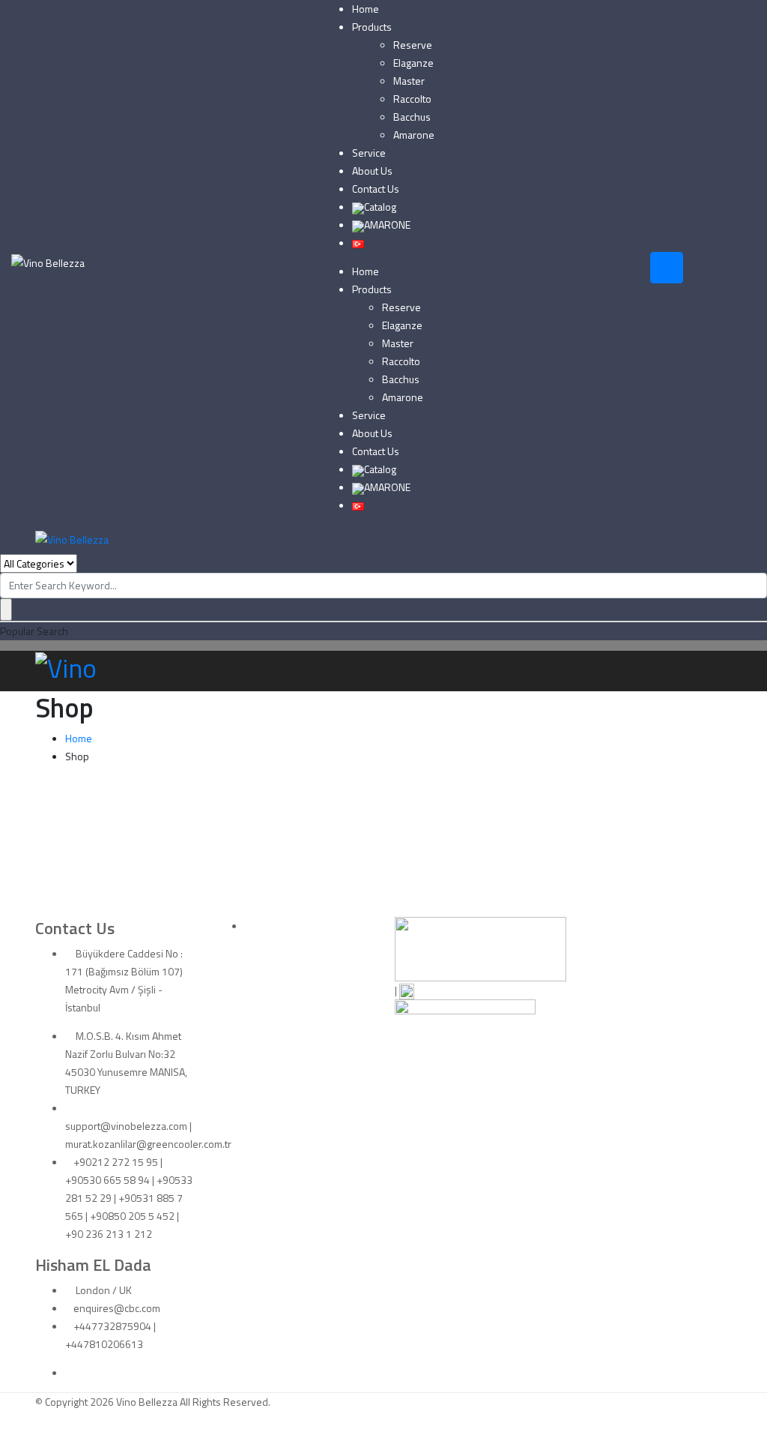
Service (369, 152)
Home (365, 8)
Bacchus (412, 116)
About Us (372, 170)
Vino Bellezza (147, 1402)
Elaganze (413, 62)
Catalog (380, 206)
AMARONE (387, 224)
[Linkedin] (69, 1372)
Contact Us (375, 188)
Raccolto (412, 98)
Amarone (413, 134)
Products (372, 26)
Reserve (412, 44)
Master (409, 80)
